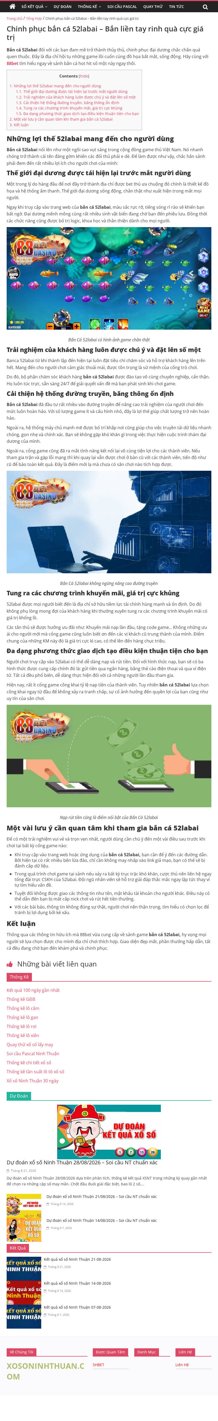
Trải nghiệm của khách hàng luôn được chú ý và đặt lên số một (76, 97)
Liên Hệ (182, 1364)
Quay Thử (153, 6)
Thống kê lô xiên (23, 1035)
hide (84, 76)
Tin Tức (176, 6)
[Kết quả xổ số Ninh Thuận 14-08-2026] (25, 1284)
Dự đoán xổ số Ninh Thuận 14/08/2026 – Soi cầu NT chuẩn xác (102, 1220)
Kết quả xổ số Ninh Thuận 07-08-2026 (77, 1307)
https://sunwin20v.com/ (26, 1417)
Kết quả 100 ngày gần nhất (33, 990)
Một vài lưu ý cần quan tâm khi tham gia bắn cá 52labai (61, 119)
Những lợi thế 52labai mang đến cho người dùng (55, 85)
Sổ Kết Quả (32, 6)
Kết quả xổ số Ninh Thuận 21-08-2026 (77, 1259)
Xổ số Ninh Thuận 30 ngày (32, 1081)
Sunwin (7, 1404)
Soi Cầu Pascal (122, 6)
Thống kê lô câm (23, 1008)
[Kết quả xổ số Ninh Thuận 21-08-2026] (25, 1260)
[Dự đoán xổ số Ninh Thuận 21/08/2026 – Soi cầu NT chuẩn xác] (25, 1197)
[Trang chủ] (12, 6)
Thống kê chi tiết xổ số (29, 1063)
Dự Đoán (63, 6)
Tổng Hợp (34, 18)
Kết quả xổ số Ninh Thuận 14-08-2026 (77, 1283)
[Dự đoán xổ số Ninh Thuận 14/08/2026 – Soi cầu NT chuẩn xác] (25, 1221)
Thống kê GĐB (21, 999)
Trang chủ (14, 18)
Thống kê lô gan (22, 1017)
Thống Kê (87, 6)
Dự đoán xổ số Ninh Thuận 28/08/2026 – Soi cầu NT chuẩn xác (82, 1162)
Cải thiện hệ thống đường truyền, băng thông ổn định (68, 102)
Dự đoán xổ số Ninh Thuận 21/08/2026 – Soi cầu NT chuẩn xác (102, 1196)
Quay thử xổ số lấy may (30, 1044)
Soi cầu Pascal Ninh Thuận (33, 1053)
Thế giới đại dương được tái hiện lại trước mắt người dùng (72, 91)
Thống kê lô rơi (21, 1026)
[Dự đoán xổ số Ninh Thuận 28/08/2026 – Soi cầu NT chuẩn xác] (109, 1108)
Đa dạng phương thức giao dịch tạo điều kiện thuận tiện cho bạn (77, 113)
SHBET (98, 1364)
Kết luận (19, 124)
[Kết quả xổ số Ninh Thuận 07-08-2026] (25, 1308)
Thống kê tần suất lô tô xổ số (35, 1072)
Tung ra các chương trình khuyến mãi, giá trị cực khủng (69, 107)
